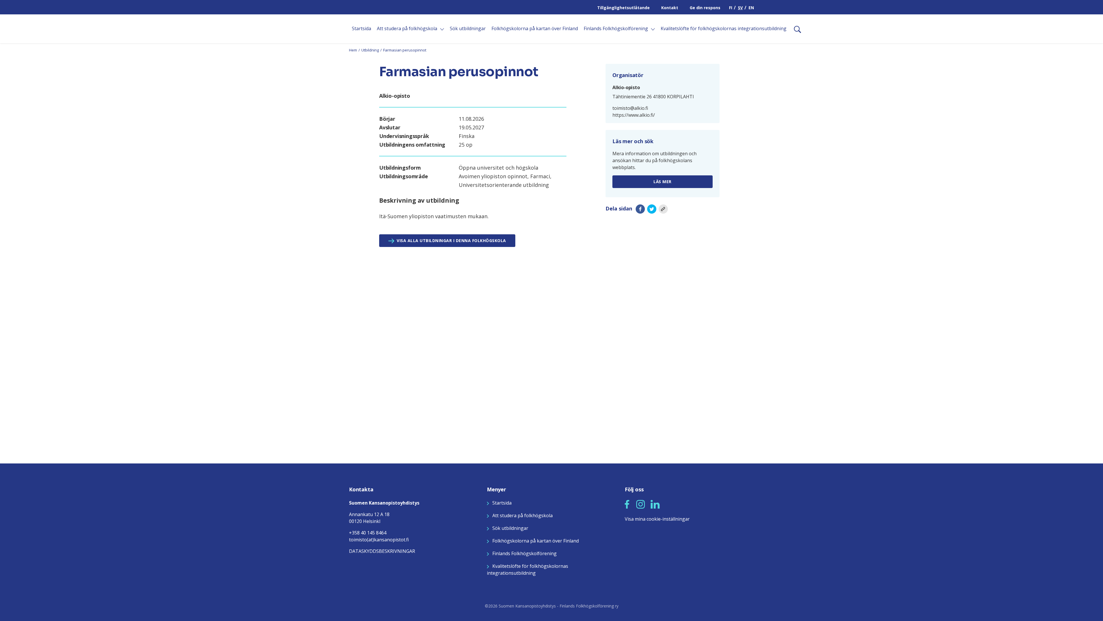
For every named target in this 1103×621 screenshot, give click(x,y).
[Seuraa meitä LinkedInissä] (655, 503)
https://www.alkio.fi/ (633, 115)
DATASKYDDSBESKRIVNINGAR (382, 551)
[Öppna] (442, 29)
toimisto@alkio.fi (630, 108)
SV (740, 7)
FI (730, 7)
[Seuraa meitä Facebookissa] (627, 503)
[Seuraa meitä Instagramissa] (640, 503)
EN (751, 7)
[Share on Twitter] (651, 209)
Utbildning (370, 50)
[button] (627, 504)
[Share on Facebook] (640, 209)
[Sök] (795, 28)
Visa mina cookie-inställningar (657, 519)
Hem (353, 50)
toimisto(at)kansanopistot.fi (379, 539)
